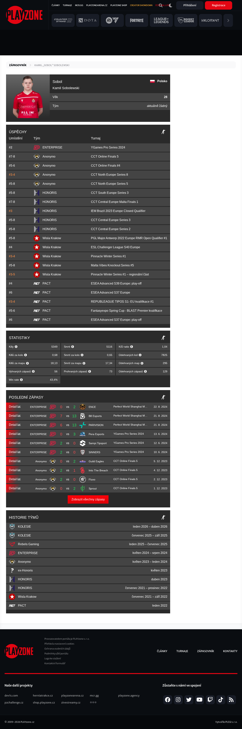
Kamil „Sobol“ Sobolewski (51, 65)
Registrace (218, 5)
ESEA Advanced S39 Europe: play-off (116, 283)
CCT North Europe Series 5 (109, 183)
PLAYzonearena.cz (96, 5)
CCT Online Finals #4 (105, 165)
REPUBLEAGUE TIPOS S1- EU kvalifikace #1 (122, 301)
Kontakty (230, 651)
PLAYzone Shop (118, 5)
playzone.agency (129, 695)
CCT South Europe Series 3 (110, 192)
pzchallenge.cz (14, 702)
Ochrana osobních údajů (57, 648)
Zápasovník (17, 65)
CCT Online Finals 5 (105, 156)
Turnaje (67, 5)
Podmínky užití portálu (56, 653)
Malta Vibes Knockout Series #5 (112, 265)
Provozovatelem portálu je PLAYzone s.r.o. (67, 638)
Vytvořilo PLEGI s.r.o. (226, 721)
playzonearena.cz (72, 695)
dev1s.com (11, 695)
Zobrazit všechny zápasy (88, 499)
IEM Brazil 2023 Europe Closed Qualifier (118, 211)
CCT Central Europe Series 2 (110, 229)
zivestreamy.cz (70, 702)
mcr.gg (94, 695)
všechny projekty (93, 702)
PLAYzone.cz (27, 721)
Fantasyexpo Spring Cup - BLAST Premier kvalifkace (126, 310)
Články (56, 5)
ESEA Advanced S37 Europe (110, 292)
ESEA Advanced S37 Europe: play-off (116, 319)
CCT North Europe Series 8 (109, 174)
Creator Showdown (141, 5)
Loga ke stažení (52, 658)
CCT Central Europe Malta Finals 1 (114, 201)
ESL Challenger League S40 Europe (115, 247)
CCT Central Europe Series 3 (110, 220)
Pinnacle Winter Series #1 (108, 256)
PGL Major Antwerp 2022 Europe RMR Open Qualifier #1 (129, 238)
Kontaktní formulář (54, 663)
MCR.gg (79, 5)
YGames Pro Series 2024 (108, 147)
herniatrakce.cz (43, 695)
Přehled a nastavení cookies (59, 643)
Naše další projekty (19, 685)
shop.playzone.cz (44, 702)
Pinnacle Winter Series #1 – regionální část (120, 274)
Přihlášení (189, 5)
